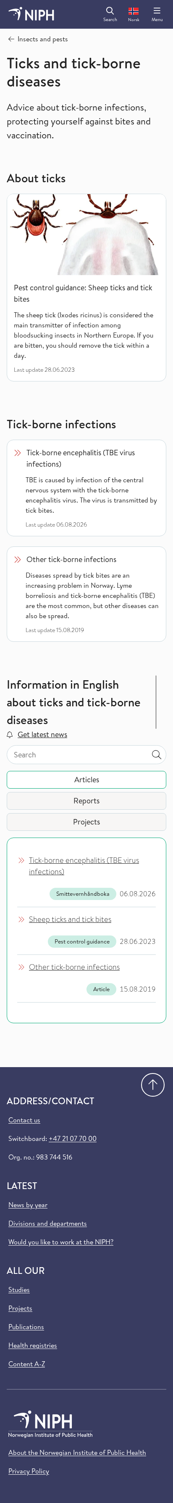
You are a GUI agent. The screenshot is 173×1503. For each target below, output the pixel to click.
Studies (19, 1289)
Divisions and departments (47, 1223)
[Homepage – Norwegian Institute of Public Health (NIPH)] (31, 14)
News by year (27, 1204)
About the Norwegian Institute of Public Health (77, 1452)
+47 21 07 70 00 (73, 1138)
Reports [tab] (86, 800)
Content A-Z (26, 1363)
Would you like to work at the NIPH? (60, 1241)
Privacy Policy (28, 1471)
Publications (26, 1326)
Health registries (32, 1345)
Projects (20, 1308)
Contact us (24, 1120)
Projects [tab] (86, 821)
